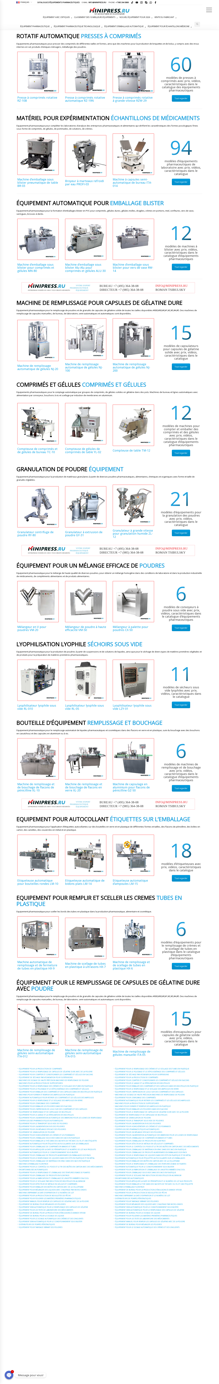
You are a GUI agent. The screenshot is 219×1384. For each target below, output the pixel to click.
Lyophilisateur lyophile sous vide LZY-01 (132, 707)
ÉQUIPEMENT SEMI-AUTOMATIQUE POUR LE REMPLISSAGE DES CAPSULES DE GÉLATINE (53, 1207)
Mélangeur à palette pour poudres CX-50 (130, 628)
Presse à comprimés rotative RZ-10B (37, 99)
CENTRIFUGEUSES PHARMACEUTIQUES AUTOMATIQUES (41, 1120)
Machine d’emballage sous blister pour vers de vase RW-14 (133, 268)
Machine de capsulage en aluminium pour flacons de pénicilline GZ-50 (131, 787)
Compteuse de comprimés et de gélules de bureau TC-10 (37, 450)
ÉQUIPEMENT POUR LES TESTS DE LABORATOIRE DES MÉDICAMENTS (46, 1210)
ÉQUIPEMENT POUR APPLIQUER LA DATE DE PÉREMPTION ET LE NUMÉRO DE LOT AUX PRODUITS (57, 1149)
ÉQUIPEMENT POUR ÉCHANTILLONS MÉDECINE (168, 26)
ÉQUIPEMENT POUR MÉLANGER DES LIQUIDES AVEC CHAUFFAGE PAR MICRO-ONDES (52, 1190)
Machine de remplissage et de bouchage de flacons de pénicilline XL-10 (36, 787)
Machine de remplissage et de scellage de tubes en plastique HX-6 (131, 965)
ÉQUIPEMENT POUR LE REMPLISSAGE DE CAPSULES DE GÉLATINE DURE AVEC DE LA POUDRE (56, 1072)
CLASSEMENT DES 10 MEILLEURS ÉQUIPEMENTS (94, 17)
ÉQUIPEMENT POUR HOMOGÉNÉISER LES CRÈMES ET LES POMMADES (47, 1135)
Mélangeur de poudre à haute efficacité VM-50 (85, 628)
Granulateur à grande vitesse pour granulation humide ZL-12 (133, 534)
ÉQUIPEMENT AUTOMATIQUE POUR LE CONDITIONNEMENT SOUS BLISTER (48, 1152)
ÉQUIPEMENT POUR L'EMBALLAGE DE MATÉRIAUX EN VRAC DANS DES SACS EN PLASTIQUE (54, 1161)
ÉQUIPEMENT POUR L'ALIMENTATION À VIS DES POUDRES (42, 1126)
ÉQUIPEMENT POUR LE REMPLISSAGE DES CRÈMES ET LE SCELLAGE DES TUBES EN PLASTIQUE (56, 1086)
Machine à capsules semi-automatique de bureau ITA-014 (132, 182)
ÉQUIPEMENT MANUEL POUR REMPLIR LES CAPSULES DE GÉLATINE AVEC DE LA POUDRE (54, 1201)
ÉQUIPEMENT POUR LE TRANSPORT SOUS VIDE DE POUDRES (43, 1123)
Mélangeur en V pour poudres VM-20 (31, 628)
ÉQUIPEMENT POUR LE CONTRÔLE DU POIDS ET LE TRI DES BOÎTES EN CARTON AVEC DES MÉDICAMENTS (61, 1167)
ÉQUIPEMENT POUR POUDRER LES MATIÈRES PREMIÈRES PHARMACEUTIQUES (50, 1198)
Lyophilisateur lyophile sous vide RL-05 (84, 707)
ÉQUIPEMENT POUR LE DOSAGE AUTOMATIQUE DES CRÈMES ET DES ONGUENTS (51, 1218)
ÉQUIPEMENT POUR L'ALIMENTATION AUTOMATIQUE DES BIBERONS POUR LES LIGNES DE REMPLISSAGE (60, 1118)
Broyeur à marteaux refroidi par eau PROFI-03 (84, 182)
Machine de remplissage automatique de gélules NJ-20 (37, 367)
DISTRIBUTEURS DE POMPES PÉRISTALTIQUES (37, 1224)
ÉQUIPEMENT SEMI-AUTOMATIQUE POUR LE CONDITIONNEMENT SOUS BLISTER (50, 1221)
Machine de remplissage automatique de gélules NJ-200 (131, 367)
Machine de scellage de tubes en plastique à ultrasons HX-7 (85, 965)
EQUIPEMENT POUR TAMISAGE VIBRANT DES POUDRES (40, 1227)
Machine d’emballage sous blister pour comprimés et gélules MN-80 (35, 268)
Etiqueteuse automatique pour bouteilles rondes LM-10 (37, 882)
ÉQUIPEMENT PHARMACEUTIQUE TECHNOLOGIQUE (77, 26)
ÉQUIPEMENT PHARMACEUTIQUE (35, 26)
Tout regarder (181, 98)
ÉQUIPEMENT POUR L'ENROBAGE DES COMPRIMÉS (39, 1103)
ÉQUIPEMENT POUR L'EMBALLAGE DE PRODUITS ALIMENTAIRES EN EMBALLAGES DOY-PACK (55, 1155)
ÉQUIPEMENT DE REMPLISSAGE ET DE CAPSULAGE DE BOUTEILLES (45, 1112)
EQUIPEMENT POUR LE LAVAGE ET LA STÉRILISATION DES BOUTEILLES (46, 1115)
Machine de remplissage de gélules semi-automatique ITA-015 (84, 1053)
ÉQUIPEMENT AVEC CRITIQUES (56, 17)
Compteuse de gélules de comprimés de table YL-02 (83, 450)
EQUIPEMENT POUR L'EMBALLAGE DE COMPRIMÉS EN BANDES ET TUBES (47, 1146)
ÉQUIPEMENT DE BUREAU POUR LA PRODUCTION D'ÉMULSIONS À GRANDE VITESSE (52, 1213)
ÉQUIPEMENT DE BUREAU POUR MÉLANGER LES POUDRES (42, 1204)
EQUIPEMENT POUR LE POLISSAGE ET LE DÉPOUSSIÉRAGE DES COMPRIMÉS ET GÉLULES (54, 1089)
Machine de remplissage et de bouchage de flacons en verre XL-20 (83, 787)
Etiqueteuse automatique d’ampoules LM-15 (130, 882)
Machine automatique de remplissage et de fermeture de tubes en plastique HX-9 (37, 965)
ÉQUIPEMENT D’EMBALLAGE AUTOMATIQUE (123, 26)
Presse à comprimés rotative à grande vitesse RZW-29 (133, 99)
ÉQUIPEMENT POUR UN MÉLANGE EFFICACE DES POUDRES (42, 1129)
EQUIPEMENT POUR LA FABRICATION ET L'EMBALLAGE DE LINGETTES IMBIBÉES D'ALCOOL (54, 1178)
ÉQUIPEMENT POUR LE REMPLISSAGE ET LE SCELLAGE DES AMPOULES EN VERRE (51, 1100)
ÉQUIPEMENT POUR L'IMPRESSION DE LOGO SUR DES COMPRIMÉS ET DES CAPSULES (53, 1109)
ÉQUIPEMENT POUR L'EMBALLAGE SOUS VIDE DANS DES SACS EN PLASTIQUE (49, 1138)
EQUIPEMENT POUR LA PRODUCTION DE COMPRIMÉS (40, 1069)
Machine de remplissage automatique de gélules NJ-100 (84, 367)
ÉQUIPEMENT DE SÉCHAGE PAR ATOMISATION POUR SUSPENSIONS (46, 1077)
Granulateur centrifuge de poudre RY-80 (35, 533)
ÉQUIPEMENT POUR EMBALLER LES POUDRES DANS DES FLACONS (45, 1106)
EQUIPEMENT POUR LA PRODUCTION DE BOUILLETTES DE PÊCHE (45, 1195)
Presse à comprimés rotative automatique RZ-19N (85, 99)
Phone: (119, 2)
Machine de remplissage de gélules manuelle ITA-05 (131, 1053)
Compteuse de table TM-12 (131, 450)
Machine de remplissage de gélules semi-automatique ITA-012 (36, 1053)
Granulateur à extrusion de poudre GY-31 (83, 533)
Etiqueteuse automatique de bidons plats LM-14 (85, 882)
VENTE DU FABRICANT (164, 17)
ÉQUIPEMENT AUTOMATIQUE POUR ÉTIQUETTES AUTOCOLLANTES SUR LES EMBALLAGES (54, 1144)
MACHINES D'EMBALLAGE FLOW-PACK (33, 1164)
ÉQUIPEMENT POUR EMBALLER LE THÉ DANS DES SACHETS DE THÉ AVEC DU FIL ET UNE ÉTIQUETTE (58, 1141)
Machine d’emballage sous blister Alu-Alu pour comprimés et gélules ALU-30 (85, 268)
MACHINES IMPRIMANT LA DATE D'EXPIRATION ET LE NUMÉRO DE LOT (46, 1193)
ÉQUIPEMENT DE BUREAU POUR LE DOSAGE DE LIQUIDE (41, 1216)
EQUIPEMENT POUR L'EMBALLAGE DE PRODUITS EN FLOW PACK (44, 1175)
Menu (209, 9)
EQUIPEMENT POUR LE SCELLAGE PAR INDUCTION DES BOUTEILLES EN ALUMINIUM (52, 1181)
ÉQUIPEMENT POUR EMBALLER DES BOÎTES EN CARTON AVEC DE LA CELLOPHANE (51, 1187)
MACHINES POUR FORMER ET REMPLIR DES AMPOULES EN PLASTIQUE (47, 1095)
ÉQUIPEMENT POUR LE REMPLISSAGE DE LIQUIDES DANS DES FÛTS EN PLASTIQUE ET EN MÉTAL (57, 1158)
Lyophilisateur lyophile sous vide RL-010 (36, 707)
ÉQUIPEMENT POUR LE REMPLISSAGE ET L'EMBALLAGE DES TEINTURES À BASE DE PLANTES (54, 1172)
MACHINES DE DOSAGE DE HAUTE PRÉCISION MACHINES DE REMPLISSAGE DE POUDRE (54, 1080)
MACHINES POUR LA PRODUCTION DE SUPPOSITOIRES (41, 1083)
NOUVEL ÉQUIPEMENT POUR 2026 (135, 17)
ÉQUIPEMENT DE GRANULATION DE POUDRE (37, 1132)
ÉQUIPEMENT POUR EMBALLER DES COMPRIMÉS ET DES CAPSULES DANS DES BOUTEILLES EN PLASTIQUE (60, 1092)
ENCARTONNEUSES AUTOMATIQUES (33, 1169)
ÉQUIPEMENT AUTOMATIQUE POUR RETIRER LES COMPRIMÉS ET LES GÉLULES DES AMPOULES (56, 1097)
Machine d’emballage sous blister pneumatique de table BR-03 (37, 182)
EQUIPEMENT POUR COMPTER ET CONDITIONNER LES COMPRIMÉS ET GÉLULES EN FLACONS (56, 1074)
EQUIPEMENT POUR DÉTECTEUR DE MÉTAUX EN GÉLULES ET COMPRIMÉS (48, 1184)
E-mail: (94, 2)
